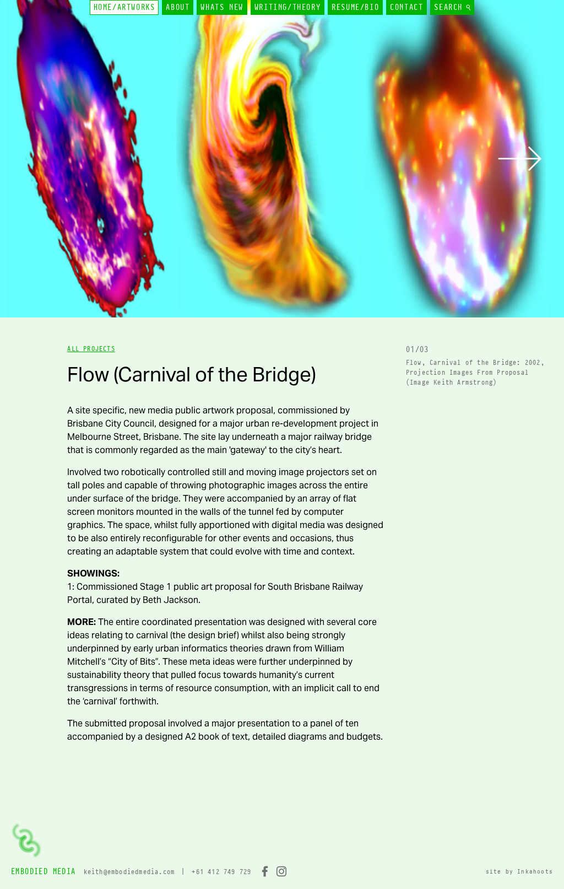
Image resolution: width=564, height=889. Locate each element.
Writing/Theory (287, 7)
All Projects (91, 348)
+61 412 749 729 (221, 871)
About (177, 7)
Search (450, 7)
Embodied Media (43, 871)
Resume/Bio (355, 7)
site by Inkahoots (519, 871)
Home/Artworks (124, 7)
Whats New (221, 7)
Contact (406, 7)
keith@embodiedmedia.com (129, 871)
